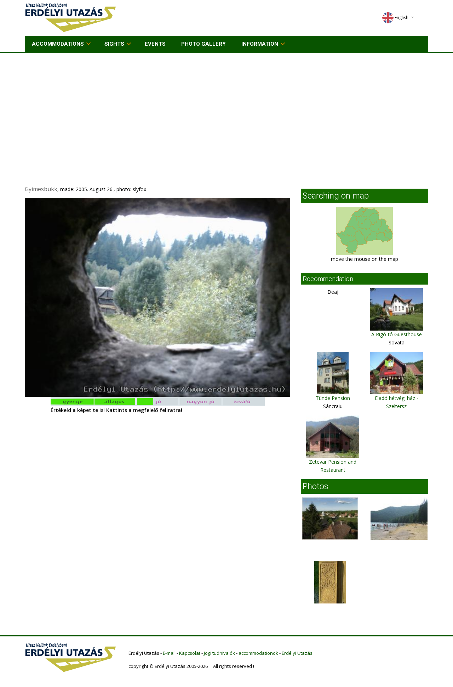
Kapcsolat (189, 653)
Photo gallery (203, 44)
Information (259, 44)
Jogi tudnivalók (219, 653)
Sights (114, 44)
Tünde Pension (333, 398)
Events (155, 44)
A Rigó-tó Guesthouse (396, 334)
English (401, 18)
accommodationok (258, 653)
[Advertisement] (226, 106)
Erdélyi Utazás (297, 653)
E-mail (169, 653)
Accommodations (58, 44)
